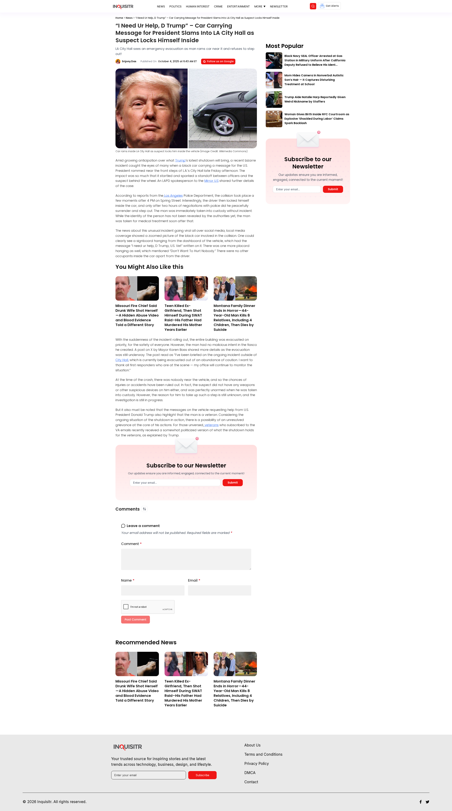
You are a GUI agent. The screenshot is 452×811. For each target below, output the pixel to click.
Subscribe (202, 775)
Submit (233, 482)
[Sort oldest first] (144, 509)
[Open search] (313, 6)
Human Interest (198, 6)
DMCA (249, 773)
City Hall (121, 360)
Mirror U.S (211, 180)
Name (128, 580)
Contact (251, 782)
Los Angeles (173, 195)
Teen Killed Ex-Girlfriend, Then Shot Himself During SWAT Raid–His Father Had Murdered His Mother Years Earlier (183, 317)
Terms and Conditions (263, 754)
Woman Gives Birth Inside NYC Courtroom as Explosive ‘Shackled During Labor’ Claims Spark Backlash (316, 118)
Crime (218, 6)
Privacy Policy (256, 763)
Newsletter (279, 6)
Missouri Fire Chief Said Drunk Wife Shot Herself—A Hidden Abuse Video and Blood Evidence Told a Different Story (137, 315)
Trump (180, 160)
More (258, 6)
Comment (131, 543)
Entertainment (238, 6)
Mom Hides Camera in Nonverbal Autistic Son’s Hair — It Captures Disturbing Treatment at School (314, 79)
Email (194, 580)
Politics (175, 6)
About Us (252, 745)
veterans (211, 425)
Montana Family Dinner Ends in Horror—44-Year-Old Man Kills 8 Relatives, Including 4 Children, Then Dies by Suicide (234, 317)
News (161, 6)
